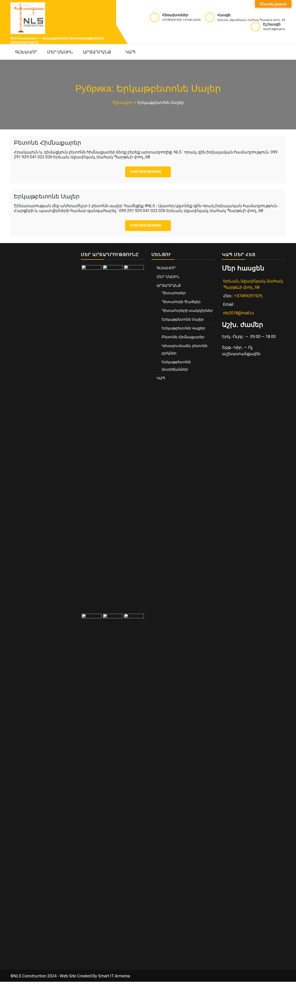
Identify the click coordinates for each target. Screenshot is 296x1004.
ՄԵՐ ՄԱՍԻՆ (60, 52)
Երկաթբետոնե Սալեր (47, 196)
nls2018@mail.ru (274, 29)
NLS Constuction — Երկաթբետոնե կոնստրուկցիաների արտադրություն (57, 40)
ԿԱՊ (130, 52)
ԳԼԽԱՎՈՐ (26, 52)
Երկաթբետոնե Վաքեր (183, 328)
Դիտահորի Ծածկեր (181, 302)
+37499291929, (249, 295)
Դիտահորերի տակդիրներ (187, 310)
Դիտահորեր (174, 293)
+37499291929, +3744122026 (181, 20)
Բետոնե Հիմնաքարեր (47, 142)
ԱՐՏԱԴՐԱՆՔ (97, 52)
